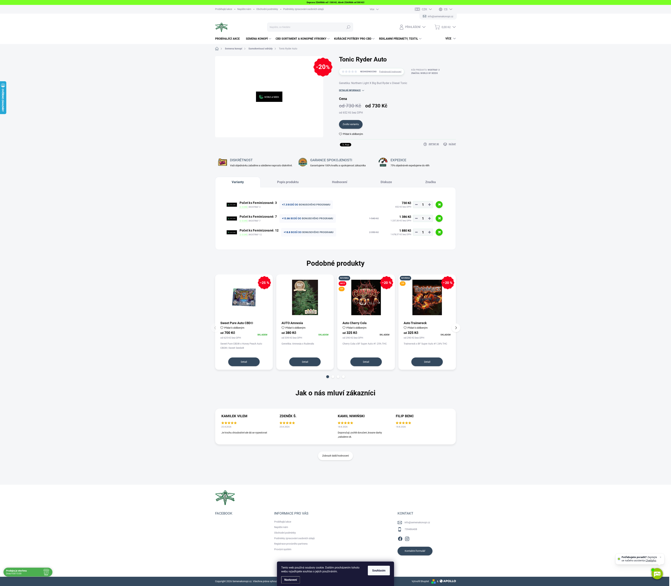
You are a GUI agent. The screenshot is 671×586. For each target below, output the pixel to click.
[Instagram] (407, 538)
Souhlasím (378, 570)
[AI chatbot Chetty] (657, 574)
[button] (327, 376)
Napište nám (244, 9)
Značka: (424, 73)
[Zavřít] (660, 557)
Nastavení (290, 579)
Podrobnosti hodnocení (390, 71)
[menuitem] (228, 39)
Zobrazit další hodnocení (335, 455)
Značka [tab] (430, 182)
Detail (244, 361)
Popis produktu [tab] (288, 182)
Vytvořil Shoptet (420, 581)
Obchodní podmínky (267, 9)
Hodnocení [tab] (339, 182)
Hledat (348, 27)
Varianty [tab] (238, 182)
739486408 (411, 529)
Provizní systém (282, 549)
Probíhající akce (223, 9)
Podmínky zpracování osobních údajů (303, 9)
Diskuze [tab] (386, 182)
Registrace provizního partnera (291, 543)
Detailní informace (350, 90)
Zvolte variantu (351, 124)
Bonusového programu (314, 204)
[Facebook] (400, 538)
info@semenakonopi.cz (417, 522)
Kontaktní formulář (415, 550)
